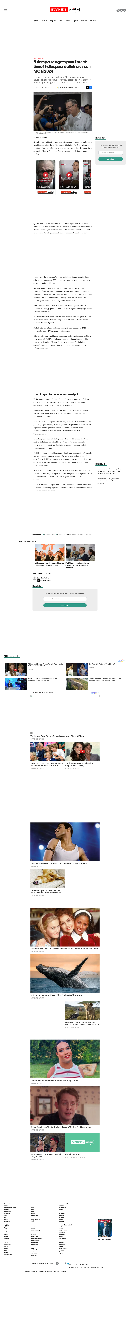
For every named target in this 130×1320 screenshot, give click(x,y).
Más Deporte (62, 1234)
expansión (93, 21)
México (6, 1229)
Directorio (63, 1271)
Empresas (6, 1206)
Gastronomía (62, 1244)
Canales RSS (56, 1271)
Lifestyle (61, 1236)
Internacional (7, 1211)
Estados (6, 1235)
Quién (6, 1242)
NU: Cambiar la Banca (105, 1239)
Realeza (6, 1246)
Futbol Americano (63, 1231)
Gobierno (6, 1227)
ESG (5, 1217)
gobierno (36, 21)
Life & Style (35, 1219)
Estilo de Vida (62, 1254)
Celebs (33, 1213)
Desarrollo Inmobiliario (37, 1238)
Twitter (118, 10)
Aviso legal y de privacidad (45, 1271)
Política (7, 1225)
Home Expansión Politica (10, 1208)
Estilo (32, 1221)
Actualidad (61, 1215)
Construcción (34, 1236)
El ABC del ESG (62, 1208)
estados (68, 21)
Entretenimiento (35, 1223)
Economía (6, 1209)
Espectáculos (7, 1244)
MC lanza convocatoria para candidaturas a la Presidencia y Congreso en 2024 (49, 564)
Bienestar (61, 1252)
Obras (5, 1215)
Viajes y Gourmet (8, 1254)
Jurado (60, 1256)
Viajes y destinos (63, 1248)
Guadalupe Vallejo (43, 578)
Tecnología (7, 1213)
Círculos (6, 1248)
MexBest (62, 1242)
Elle (32, 1208)
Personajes (61, 1250)
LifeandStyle (7, 1221)
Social (32, 1252)
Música (33, 1229)
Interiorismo (34, 1244)
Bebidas (61, 1246)
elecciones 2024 (39, 58)
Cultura (33, 1204)
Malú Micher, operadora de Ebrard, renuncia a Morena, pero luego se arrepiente (77, 565)
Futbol (60, 1227)
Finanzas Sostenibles (64, 1204)
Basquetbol (62, 1233)
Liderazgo (61, 1217)
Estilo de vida (34, 1215)
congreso (53, 21)
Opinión (6, 1237)
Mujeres (6, 1219)
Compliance (34, 1271)
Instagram (121, 10)
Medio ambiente (35, 1250)
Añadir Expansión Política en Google (68, 87)
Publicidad (27, 1271)
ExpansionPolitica (65, 1263)
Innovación (61, 1206)
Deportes (33, 1225)
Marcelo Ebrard (62, 535)
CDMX (60, 21)
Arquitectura (34, 1242)
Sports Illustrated (65, 1225)
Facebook (124, 10)
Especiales (61, 1221)
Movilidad (33, 1256)
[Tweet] (87, 87)
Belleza (6, 1252)
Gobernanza (34, 1254)
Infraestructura (35, 1240)
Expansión (7, 1204)
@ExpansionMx (45, 580)
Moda (5, 1250)
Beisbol (61, 1229)
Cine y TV (33, 1227)
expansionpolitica (61, 1263)
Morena (88, 535)
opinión (76, 21)
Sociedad (84, 21)
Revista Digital (62, 1238)
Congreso (6, 1231)
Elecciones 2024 (49, 535)
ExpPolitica (57, 1263)
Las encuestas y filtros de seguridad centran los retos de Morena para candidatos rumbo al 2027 (109, 471)
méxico (44, 21)
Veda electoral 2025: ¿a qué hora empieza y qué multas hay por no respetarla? (108, 481)
